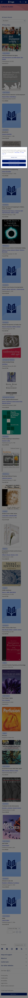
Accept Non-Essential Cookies (14, 161)
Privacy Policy (17, 152)
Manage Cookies (14, 157)
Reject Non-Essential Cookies (14, 164)
